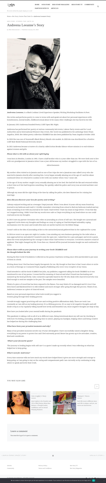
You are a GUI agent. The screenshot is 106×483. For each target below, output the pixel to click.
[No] (104, 480)
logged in (22, 435)
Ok (93, 480)
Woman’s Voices (83, 396)
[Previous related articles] (92, 386)
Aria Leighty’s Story (38, 396)
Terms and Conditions (45, 468)
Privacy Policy (43, 465)
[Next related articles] (97, 386)
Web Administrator (14, 29)
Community (10, 468)
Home (9, 16)
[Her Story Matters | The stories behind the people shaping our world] (11, 5)
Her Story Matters (16, 477)
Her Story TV (74, 465)
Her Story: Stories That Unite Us (22, 16)
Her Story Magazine (76, 468)
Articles (9, 465)
